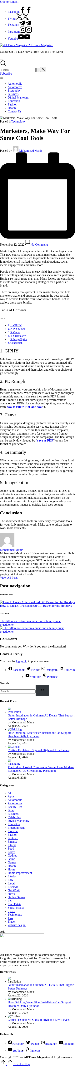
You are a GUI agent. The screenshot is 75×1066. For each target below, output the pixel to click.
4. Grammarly (18, 335)
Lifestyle (13, 886)
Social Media (16, 907)
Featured (13, 838)
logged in (21, 661)
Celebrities (14, 817)
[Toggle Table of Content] (3, 318)
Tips (10, 918)
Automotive (15, 803)
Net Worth (14, 890)
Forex (11, 852)
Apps (11, 796)
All (10, 793)
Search (4, 683)
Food (11, 848)
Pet (10, 900)
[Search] (42, 690)
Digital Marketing (18, 820)
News (11, 893)
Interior (12, 876)
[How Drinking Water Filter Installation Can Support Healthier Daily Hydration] (15, 729)
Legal (11, 883)
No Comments (39, 244)
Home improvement (20, 873)
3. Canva (15, 332)
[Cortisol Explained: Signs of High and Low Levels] (14, 746)
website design (17, 925)
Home (11, 869)
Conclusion (16, 342)
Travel (11, 921)
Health (12, 866)
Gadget (12, 855)
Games (12, 862)
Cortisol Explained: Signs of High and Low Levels (38, 750)
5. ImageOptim (18, 339)
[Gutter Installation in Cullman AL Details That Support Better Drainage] (15, 712)
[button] (37, 70)
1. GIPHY (16, 325)
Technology (18, 121)
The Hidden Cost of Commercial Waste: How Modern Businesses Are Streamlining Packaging (41, 769)
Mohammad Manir (11, 549)
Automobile (15, 799)
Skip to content (9, 1)
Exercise (13, 831)
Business (13, 813)
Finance (12, 841)
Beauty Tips (15, 806)
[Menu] (1, 78)
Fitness (12, 845)
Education (14, 824)
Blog (11, 810)
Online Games (16, 897)
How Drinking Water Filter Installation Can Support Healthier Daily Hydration (39, 734)
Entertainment (16, 827)
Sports (11, 911)
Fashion (12, 834)
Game (11, 859)
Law (10, 879)
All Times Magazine (40, 45)
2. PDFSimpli (18, 328)
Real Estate (14, 904)
